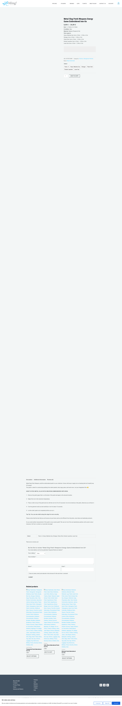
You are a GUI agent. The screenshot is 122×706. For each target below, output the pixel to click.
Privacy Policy (16, 685)
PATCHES (54, 3)
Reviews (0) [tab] (50, 479)
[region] (61, 702)
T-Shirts (84, 3)
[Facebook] (101, 685)
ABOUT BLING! (93, 3)
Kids (35, 690)
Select (65, 63)
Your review (32, 556)
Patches (81, 58)
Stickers (36, 686)
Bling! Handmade (71, 60)
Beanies (72, 3)
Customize (98, 703)
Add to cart (74, 76)
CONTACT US (102, 3)
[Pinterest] (107, 685)
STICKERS (63, 3)
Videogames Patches (88, 58)
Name (30, 566)
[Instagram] (104, 685)
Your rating (31, 553)
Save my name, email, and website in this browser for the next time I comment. (48, 573)
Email (63, 566)
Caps (78, 3)
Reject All (107, 703)
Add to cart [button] (48, 652)
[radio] (66, 67)
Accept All (116, 703)
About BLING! (16, 681)
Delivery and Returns (18, 689)
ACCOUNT (111, 3)
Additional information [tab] (40, 479)
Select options (32, 656)
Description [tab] (29, 479)
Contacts (15, 683)
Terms (14, 687)
